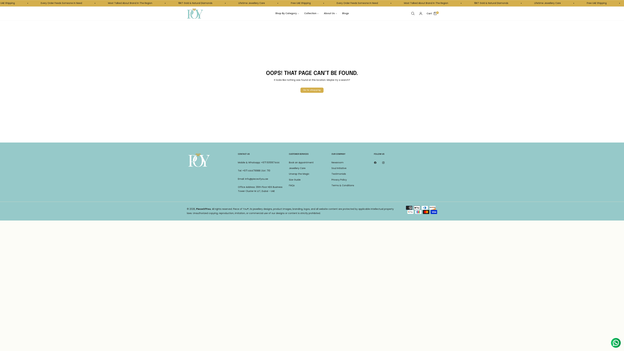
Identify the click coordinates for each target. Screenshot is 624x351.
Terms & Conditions (343, 185)
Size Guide (295, 179)
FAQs (292, 185)
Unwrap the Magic (299, 174)
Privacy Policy (339, 179)
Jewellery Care (297, 168)
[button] (413, 13)
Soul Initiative (339, 168)
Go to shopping (312, 90)
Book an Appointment (301, 162)
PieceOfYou (203, 209)
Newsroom (338, 162)
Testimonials (339, 174)
